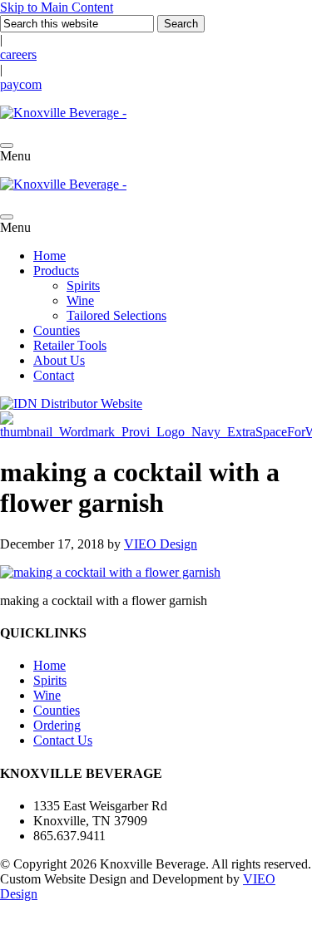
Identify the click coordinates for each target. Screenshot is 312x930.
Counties (56, 330)
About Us (59, 360)
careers (18, 54)
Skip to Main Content (56, 7)
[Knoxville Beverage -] (63, 113)
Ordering (57, 725)
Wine (80, 300)
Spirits (83, 285)
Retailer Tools (69, 345)
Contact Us (62, 740)
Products (56, 270)
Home (49, 255)
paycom (21, 84)
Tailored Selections (116, 315)
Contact (53, 375)
